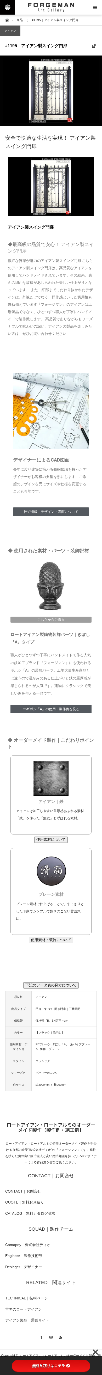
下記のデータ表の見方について (51, 985)
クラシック (43, 1061)
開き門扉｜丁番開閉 (67, 1008)
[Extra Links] (7, 7)
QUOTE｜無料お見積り (24, 1202)
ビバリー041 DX (46, 1072)
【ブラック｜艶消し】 (50, 1032)
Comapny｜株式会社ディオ (27, 1245)
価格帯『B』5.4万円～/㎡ (52, 1020)
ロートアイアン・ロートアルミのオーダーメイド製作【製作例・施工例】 (51, 1127)
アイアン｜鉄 (51, 801)
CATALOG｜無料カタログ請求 (30, 1213)
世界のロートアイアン (23, 1309)
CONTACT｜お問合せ (23, 1191)
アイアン (10, 30)
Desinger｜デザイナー (23, 1267)
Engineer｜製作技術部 (23, 1256)
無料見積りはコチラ (48, 1365)
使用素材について (51, 839)
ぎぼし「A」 (60, 1044)
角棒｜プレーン (50, 1049)
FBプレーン (43, 1044)
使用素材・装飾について (51, 940)
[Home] (7, 20)
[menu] (94, 7)
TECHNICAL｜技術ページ (26, 1298)
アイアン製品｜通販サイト (27, 1320)
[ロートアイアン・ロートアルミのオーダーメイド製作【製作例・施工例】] (51, 7)
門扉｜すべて (44, 1008)
